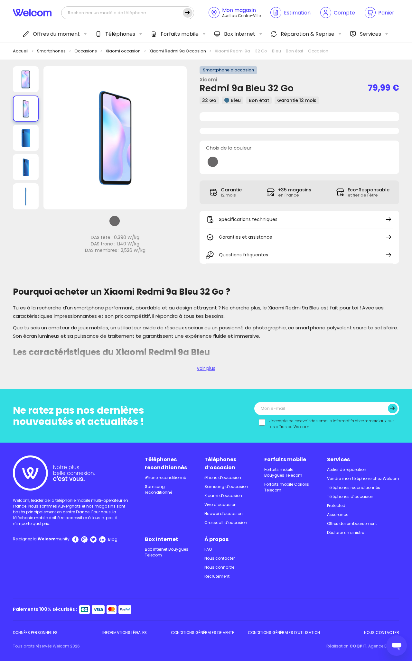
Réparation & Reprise (307, 34)
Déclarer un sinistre (345, 532)
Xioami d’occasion (223, 495)
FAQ (208, 549)
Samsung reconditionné (158, 489)
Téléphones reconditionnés (166, 463)
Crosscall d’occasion (225, 522)
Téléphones (120, 34)
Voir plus (206, 368)
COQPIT (358, 646)
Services (370, 34)
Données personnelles (35, 632)
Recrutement (216, 576)
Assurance (337, 514)
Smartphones (51, 51)
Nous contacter (219, 558)
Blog (112, 539)
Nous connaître (219, 567)
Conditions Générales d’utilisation (284, 632)
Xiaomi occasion (123, 51)
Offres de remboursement (352, 523)
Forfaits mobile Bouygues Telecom (283, 472)
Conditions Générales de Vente (202, 632)
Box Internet (239, 34)
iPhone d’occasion (222, 477)
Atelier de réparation (346, 469)
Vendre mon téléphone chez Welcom (363, 478)
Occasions (85, 51)
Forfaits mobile (180, 34)
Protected (336, 505)
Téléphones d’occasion (220, 463)
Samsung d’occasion (226, 486)
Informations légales (124, 632)
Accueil (20, 51)
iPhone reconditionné (165, 477)
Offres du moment (56, 34)
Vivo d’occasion (220, 504)
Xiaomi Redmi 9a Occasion (177, 51)
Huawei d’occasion (223, 513)
